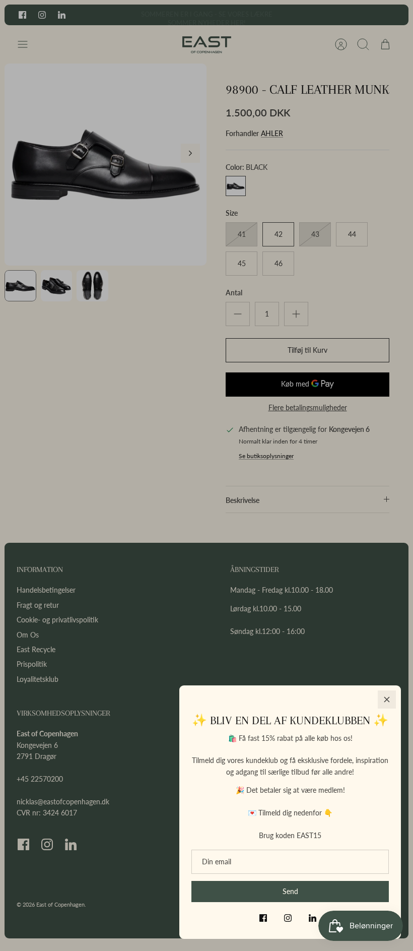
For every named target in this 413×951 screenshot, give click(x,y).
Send (290, 891)
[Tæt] (387, 699)
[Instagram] (288, 918)
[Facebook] (263, 918)
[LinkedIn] (312, 918)
